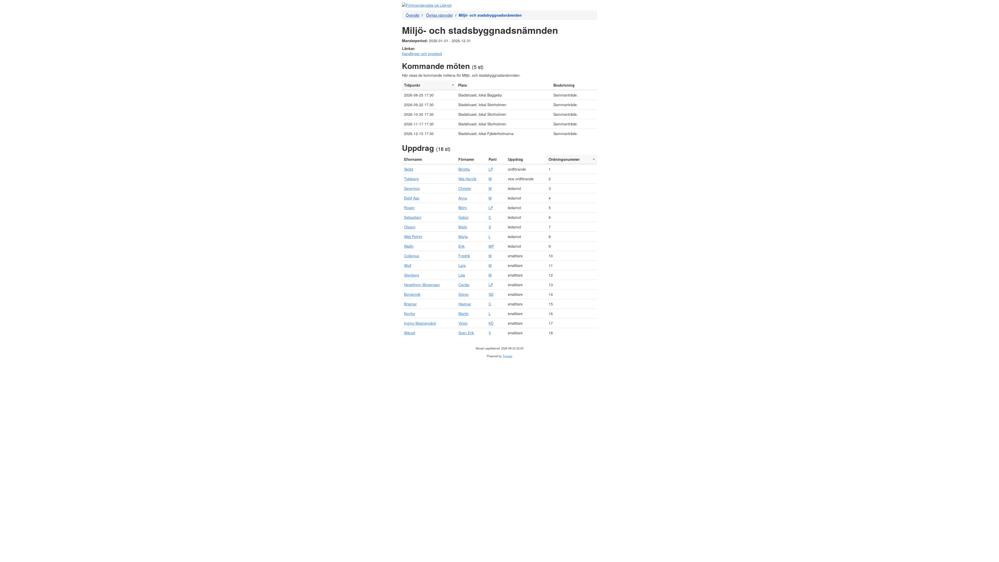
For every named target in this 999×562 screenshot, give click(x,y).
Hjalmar (464, 303)
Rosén (409, 207)
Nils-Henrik (467, 178)
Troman (507, 356)
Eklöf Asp (411, 198)
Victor (463, 323)
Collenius (411, 255)
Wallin (409, 246)
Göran (463, 294)
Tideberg (411, 178)
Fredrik (464, 255)
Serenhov (412, 188)
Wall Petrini (413, 236)
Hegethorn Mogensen (422, 284)
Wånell (409, 332)
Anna (462, 198)
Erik (461, 246)
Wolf (407, 265)
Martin (463, 313)
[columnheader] (429, 85)
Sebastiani (412, 217)
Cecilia (463, 284)
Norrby (409, 313)
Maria (463, 236)
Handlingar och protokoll (422, 53)
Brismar (410, 303)
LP (491, 169)
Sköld (408, 169)
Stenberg (411, 275)
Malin (462, 226)
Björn (462, 207)
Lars (462, 265)
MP (491, 246)
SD (491, 294)
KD (491, 323)
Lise (461, 275)
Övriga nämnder (439, 15)
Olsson (409, 226)
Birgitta (464, 169)
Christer (464, 188)
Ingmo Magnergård (420, 323)
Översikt (412, 15)
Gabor (463, 217)
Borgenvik (412, 294)
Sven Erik (466, 332)
